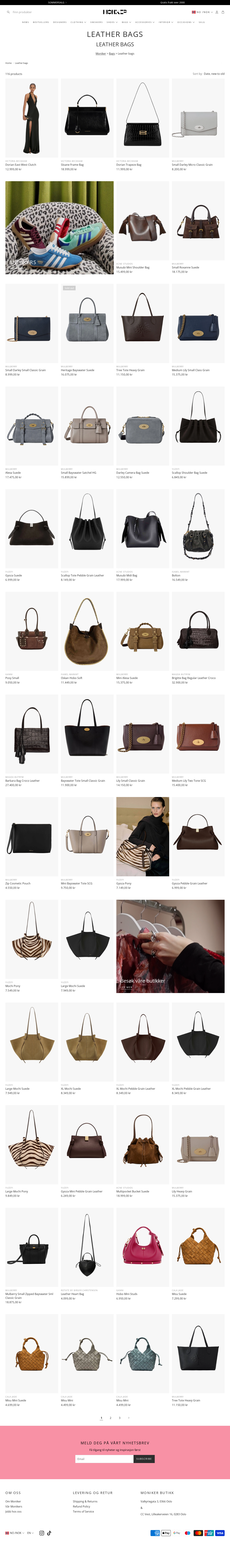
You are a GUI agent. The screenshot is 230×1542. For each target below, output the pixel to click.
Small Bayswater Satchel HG (78, 473)
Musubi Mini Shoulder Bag (133, 267)
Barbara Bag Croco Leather (22, 781)
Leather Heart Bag (72, 1294)
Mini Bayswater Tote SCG (76, 883)
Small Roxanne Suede (185, 267)
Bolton (176, 575)
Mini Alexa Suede (127, 678)
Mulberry (178, 161)
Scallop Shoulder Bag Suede (189, 473)
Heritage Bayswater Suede (77, 370)
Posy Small (12, 678)
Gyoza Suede (13, 575)
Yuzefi (175, 469)
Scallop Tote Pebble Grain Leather (82, 575)
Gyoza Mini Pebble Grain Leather (82, 1191)
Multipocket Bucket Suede (132, 1191)
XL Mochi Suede (71, 1089)
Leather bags (21, 62)
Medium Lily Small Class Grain (191, 370)
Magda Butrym (181, 674)
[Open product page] (31, 118)
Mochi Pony (12, 986)
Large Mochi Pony (16, 1191)
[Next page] (128, 1418)
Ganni (9, 674)
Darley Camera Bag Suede (132, 473)
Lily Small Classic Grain (130, 781)
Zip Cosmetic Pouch (17, 883)
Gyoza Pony (123, 883)
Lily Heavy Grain (182, 1191)
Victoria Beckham (16, 161)
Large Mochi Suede (73, 986)
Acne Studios (124, 263)
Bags (112, 53)
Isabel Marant (181, 571)
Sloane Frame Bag (72, 165)
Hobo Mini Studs (126, 1294)
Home (8, 62)
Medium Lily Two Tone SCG (189, 781)
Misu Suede (179, 1294)
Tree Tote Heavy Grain (130, 370)
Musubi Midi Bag (126, 575)
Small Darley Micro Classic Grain (192, 165)
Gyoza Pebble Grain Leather (189, 883)
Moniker (101, 53)
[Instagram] (41, 1533)
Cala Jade (178, 1290)
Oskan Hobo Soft (71, 678)
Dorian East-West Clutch (20, 165)
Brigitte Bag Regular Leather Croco (194, 678)
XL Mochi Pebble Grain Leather (135, 1089)
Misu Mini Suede (15, 1400)
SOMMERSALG (56, 2)
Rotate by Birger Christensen (79, 1290)
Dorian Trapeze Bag (128, 165)
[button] (27, 12)
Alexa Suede (13, 473)
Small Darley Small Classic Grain (25, 370)
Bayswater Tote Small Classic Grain (83, 781)
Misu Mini (67, 1400)
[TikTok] (49, 1533)
